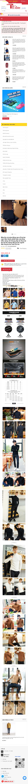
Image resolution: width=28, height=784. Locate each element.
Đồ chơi (4, 195)
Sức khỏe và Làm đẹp (7, 166)
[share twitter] (5, 256)
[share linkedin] (7, 256)
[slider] (3, 248)
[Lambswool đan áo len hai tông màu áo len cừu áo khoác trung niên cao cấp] (14, 728)
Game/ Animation (6, 157)
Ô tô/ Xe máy (5, 154)
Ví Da (4, 181)
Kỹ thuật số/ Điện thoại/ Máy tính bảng (10, 148)
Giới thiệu (4, 759)
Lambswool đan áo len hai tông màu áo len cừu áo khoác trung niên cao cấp (13, 738)
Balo (4, 193)
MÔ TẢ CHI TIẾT (6, 269)
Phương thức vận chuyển (7, 761)
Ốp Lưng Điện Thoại (7, 178)
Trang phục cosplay (7, 175)
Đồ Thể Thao (5, 779)
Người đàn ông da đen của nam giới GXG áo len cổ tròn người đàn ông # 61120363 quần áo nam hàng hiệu (18, 78)
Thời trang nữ (5, 127)
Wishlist (24, 1)
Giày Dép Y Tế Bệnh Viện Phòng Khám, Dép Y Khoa (13, 169)
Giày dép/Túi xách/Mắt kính (8, 139)
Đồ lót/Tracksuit (6, 133)
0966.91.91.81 (6, 754)
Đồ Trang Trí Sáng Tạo (7, 172)
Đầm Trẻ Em (5, 187)
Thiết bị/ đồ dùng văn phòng (8, 163)
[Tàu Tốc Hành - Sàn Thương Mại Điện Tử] (14, 6)
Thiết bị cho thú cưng (7, 160)
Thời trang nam (6, 130)
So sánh (14, 3)
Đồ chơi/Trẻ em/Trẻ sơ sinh (8, 136)
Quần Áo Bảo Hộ (6, 773)
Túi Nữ (4, 184)
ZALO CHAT (18, 756)
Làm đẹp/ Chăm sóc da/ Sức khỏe (9, 142)
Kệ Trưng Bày (5, 775)
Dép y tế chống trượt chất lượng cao (10, 114)
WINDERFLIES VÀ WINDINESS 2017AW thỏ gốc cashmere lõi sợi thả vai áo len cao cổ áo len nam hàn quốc (18, 71)
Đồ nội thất (5, 151)
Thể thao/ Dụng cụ (6, 145)
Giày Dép (4, 771)
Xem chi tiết (5, 118)
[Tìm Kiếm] (26, 10)
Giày (4, 190)
